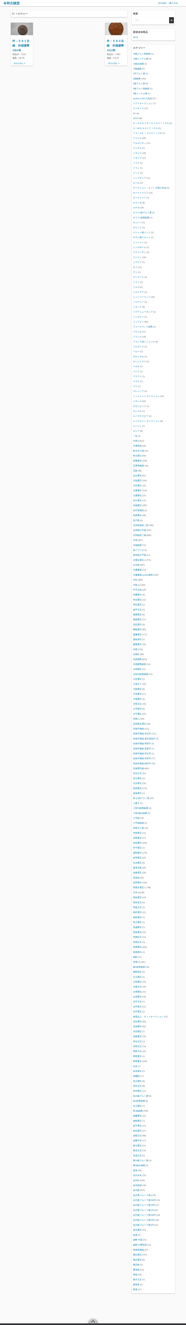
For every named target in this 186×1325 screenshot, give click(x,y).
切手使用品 (138, 510)
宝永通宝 (137, 783)
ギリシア (137, 227)
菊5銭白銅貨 (139, 1165)
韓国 (135, 1274)
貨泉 (135, 1170)
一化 (135, 436)
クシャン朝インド (141, 232)
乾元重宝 (137, 456)
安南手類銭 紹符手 (142, 763)
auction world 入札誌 (142, 98)
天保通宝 (137, 694)
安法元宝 (137, 773)
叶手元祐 (137, 590)
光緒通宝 (137, 505)
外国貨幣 (137, 659)
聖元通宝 (137, 1145)
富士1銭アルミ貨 (141, 798)
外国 (135, 649)
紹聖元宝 (137, 1135)
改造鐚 (136, 877)
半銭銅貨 (137, 545)
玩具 (135, 1066)
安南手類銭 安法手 (142, 733)
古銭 (135, 585)
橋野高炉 (137, 972)
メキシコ (137, 401)
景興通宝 (137, 947)
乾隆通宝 (137, 461)
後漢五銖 (137, 868)
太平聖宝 (137, 709)
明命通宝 (137, 897)
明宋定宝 (137, 902)
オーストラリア (140, 193)
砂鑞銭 (136, 1076)
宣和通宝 (137, 788)
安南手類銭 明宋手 (142, 743)
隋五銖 (136, 1264)
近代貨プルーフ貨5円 (143, 1225)
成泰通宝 (137, 872)
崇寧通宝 (137, 833)
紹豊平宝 (137, 1140)
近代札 (136, 1180)
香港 (135, 1289)
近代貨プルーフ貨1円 (143, 1210)
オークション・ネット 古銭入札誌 (149, 188)
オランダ (137, 203)
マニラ (136, 371)
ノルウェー (138, 302)
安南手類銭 (138, 729)
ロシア (136, 431)
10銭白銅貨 (138, 64)
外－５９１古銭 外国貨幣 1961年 (21, 45)
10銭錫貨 (137, 69)
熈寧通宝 (137, 1056)
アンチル (137, 148)
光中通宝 (137, 500)
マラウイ (137, 376)
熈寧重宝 (137, 1061)
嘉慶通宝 (137, 634)
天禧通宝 (137, 699)
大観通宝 (137, 689)
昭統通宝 (137, 917)
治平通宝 (137, 1011)
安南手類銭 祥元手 (142, 753)
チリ (135, 272)
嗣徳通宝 (137, 629)
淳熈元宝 (137, 1046)
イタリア (137, 158)
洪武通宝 (137, 1031)
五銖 (135, 471)
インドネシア (139, 178)
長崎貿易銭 (138, 1250)
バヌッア (137, 307)
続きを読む (19, 63)
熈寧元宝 (137, 1051)
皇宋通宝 (137, 1071)
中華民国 (137, 446)
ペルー (136, 351)
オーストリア (139, 198)
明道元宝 (137, 907)
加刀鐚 (136, 520)
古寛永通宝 (138, 560)
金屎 (135, 1235)
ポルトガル (138, 356)
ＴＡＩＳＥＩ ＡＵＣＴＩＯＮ (147, 133)
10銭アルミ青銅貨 (141, 54)
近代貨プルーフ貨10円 (144, 1205)
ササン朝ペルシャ (141, 237)
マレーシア (138, 391)
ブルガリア (138, 346)
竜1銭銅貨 (138, 1111)
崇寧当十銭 (138, 828)
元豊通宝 (137, 490)
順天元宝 (137, 1279)
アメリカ (137, 138)
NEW (135, 37)
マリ (135, 386)
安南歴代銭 (138, 768)
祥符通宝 (137, 1091)
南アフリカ (138, 550)
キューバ (137, 222)
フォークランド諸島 (143, 327)
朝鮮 (135, 957)
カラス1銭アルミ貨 (142, 212)
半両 (135, 540)
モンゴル (137, 411)
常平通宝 (137, 848)
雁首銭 (136, 1270)
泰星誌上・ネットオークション (148, 1016)
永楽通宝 (137, 997)
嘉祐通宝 (137, 639)
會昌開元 (137, 952)
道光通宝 (137, 1230)
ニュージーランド (141, 297)
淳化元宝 (137, 1041)
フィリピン (138, 322)
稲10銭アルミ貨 (140, 1096)
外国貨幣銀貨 (139, 664)
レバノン (137, 426)
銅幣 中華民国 (140, 1245)
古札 (135, 580)
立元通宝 (137, 1106)
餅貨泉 (136, 1284)
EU (134, 113)
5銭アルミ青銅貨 (141, 88)
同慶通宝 (137, 594)
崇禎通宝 (137, 843)
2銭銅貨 (137, 78)
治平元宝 (137, 1001)
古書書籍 (137, 570)
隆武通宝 (137, 1260)
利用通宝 (137, 515)
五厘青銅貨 (138, 465)
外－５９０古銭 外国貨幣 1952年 (115, 45)
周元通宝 (137, 604)
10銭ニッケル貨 (140, 59)
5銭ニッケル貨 (140, 93)
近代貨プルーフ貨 (141, 1195)
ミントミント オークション (146, 396)
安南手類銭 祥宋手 (142, 758)
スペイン (137, 257)
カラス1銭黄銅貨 (141, 217)
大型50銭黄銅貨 (140, 674)
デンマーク (138, 277)
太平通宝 (137, 714)
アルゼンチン (139, 143)
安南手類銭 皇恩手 (142, 748)
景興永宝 (137, 942)
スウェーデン (139, 252)
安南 (135, 719)
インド (136, 173)
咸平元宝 (137, 609)
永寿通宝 (137, 992)
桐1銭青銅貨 (139, 967)
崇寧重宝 (137, 838)
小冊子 (136, 803)
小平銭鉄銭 (138, 823)
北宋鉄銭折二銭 (140, 525)
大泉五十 (137, 684)
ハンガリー (138, 317)
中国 (135, 441)
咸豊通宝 (137, 614)
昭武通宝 (137, 912)
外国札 (136, 654)
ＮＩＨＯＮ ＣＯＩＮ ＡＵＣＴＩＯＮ (151, 123)
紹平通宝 (137, 1126)
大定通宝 (137, 679)
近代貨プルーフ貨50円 (144, 1220)
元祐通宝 (137, 480)
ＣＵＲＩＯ (138, 108)
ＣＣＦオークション (143, 103)
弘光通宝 (137, 863)
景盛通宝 (137, 927)
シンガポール (139, 247)
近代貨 (136, 1190)
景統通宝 (137, 932)
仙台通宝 (137, 475)
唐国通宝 (137, 619)
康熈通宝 (137, 853)
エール (136, 183)
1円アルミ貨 (139, 73)
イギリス (137, 153)
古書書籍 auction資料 (143, 575)
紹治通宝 (137, 1131)
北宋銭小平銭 (139, 530)
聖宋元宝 (137, 1150)
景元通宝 (137, 922)
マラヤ (136, 381)
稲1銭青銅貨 (139, 1101)
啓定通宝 (137, 624)
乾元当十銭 (138, 451)
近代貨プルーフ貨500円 (144, 1215)
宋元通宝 (137, 778)
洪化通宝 (137, 1021)
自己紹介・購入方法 (168, 3)
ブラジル (137, 332)
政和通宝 (137, 882)
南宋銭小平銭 (139, 555)
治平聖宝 (137, 1006)
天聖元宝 (137, 704)
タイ (135, 267)
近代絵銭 (137, 1185)
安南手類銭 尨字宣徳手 (144, 739)
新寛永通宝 (138, 887)
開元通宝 (137, 1255)
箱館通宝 (137, 1121)
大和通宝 (137, 669)
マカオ (136, 366)
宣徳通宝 (137, 793)
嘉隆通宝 (137, 644)
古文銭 (136, 565)
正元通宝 (137, 977)
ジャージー (138, 242)
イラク (136, 163)
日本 (135, 892)
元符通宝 (137, 485)
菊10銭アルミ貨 (140, 1160)
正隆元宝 (137, 987)
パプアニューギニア (143, 312)
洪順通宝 (137, 1036)
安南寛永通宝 (139, 724)
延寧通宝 (137, 858)
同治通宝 (137, 600)
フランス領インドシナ (144, 342)
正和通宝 (137, 982)
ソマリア (137, 262)
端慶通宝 (137, 1116)
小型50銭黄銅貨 (140, 808)
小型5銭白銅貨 (140, 813)
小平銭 (136, 818)
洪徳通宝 (137, 1026)
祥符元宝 (137, 1086)
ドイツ (136, 282)
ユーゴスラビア (140, 416)
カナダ (136, 207)
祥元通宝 (137, 1081)
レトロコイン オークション (146, 421)
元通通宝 (137, 495)
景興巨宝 (137, 937)
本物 (135, 962)
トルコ (136, 287)
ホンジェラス (139, 361)
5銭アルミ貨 (139, 83)
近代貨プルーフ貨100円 (144, 1200)
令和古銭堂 (11, 3)
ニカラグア (138, 292)
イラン (136, 168)
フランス (137, 336)
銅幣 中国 (137, 1240)
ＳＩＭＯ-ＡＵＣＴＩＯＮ (145, 128)
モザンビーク (139, 406)
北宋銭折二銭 (139, 535)
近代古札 (137, 1175)
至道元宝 (137, 1155)
